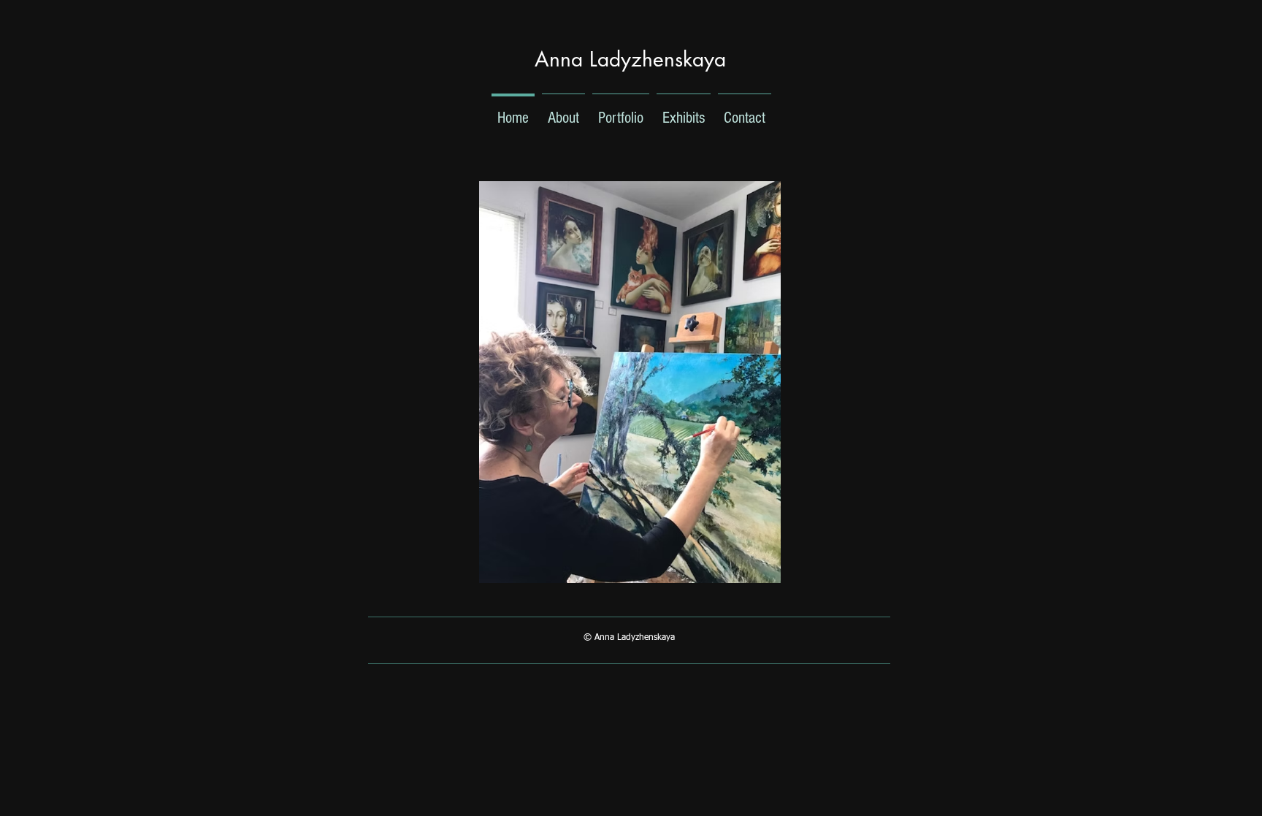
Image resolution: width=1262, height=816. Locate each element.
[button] (630, 382)
